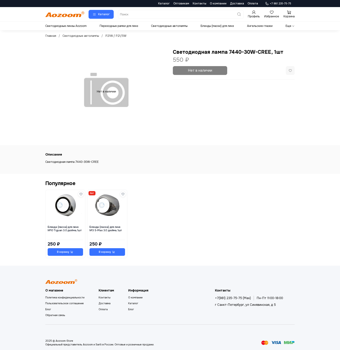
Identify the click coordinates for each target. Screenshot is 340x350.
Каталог (164, 3)
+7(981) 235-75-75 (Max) (233, 298)
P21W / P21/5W (115, 36)
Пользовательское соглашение (64, 303)
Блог (48, 309)
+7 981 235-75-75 (280, 3)
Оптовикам (181, 3)
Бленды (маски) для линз (217, 26)
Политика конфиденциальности (64, 297)
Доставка (237, 3)
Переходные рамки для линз (119, 26)
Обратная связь (55, 315)
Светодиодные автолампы (169, 26)
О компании (218, 3)
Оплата (253, 3)
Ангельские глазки (260, 26)
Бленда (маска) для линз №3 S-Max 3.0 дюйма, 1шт (105, 228)
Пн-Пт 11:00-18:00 (270, 298)
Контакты (199, 3)
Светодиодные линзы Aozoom (66, 26)
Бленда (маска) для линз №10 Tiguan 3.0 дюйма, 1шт (65, 228)
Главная (50, 36)
